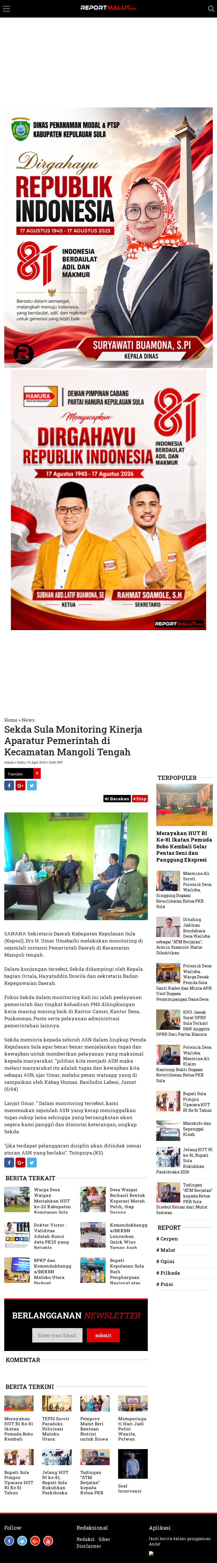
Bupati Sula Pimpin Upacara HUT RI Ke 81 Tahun (18, 1482)
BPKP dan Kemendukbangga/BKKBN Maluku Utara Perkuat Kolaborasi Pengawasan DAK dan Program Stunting (37, 1277)
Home (11, 720)
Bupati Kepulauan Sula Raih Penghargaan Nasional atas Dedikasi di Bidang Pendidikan (112, 1277)
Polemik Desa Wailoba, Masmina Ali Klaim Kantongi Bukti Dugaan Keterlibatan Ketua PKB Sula (183, 1064)
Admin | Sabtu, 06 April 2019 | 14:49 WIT (33, 762)
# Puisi (164, 1284)
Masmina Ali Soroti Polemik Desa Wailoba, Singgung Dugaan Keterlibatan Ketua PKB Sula (183, 890)
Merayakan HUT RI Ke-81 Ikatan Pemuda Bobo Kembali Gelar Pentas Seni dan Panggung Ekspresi (18, 1439)
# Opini (165, 1261)
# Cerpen (167, 1238)
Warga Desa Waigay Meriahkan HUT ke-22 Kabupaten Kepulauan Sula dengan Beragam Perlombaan (37, 1204)
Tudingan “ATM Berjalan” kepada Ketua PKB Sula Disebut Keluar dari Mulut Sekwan (93, 1492)
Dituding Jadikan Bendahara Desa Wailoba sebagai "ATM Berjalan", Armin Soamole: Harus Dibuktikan (183, 936)
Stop (140, 798)
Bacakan (119, 798)
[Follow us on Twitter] (22, 1541)
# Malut (165, 1250)
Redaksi (86, 1539)
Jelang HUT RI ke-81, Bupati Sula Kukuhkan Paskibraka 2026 (55, 1485)
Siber (104, 1539)
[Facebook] (9, 785)
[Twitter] (32, 785)
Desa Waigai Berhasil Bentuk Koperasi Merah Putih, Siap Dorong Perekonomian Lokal (112, 1204)
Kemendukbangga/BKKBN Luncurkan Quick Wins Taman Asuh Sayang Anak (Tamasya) (113, 1239)
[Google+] (20, 785)
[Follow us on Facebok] (9, 1541)
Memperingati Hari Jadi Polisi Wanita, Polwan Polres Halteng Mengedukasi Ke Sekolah (132, 1439)
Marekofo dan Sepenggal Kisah (197, 1129)
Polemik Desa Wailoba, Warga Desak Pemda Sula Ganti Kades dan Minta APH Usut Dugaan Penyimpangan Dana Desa (184, 982)
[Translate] (37, 773)
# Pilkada (168, 1273)
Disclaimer (89, 1546)
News (28, 720)
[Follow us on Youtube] (48, 1541)
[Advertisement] (108, 42)
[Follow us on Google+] (35, 1541)
